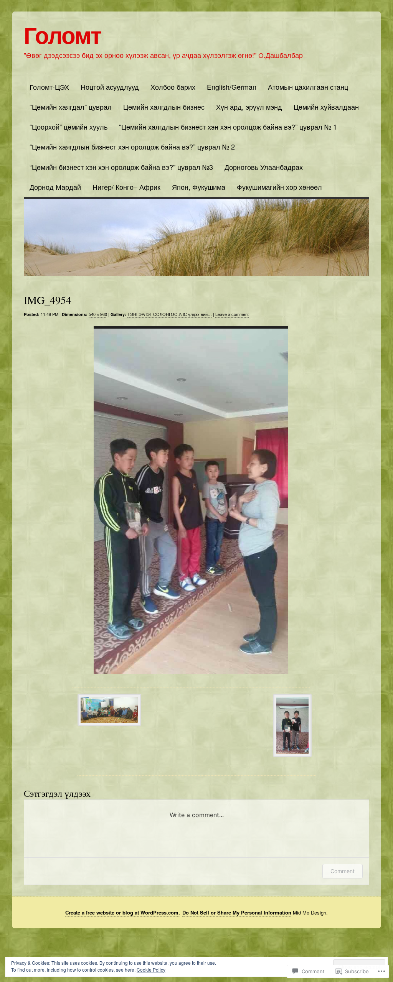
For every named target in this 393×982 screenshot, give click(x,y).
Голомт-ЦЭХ (49, 87)
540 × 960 (98, 314)
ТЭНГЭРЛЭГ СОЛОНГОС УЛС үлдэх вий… (169, 314)
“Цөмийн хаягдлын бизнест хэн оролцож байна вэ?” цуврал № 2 (132, 146)
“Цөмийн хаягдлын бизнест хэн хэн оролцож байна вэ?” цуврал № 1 (228, 127)
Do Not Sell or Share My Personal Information (236, 912)
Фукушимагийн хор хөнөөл (279, 187)
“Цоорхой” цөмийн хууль (68, 127)
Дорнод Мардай (55, 187)
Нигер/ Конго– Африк (126, 187)
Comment (342, 871)
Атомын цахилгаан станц (308, 87)
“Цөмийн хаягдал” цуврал (71, 107)
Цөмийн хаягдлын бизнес (164, 107)
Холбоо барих (172, 87)
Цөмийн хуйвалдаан (326, 107)
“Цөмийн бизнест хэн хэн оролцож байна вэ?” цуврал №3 (121, 167)
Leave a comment (232, 314)
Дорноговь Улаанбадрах (264, 167)
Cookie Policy (151, 969)
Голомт (62, 34)
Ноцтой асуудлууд (110, 87)
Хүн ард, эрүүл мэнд (249, 107)
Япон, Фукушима (198, 187)
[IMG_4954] (191, 500)
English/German (231, 87)
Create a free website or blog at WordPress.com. (122, 912)
